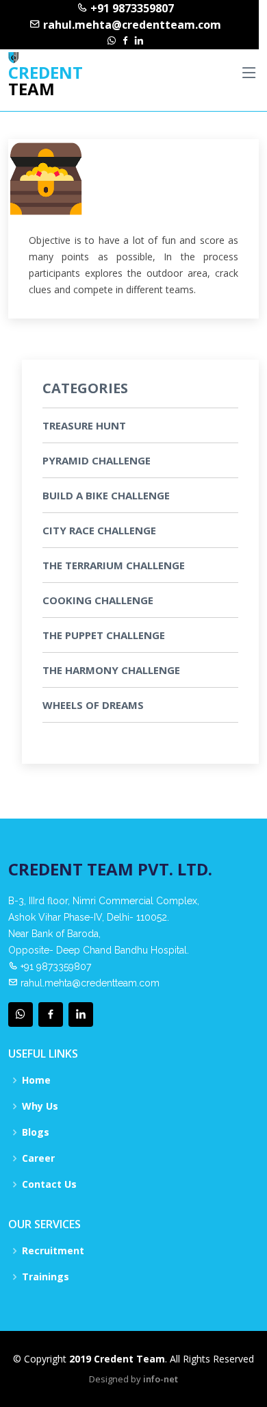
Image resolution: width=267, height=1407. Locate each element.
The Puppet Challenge (103, 635)
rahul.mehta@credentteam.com (130, 24)
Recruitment (53, 1251)
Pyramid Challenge (96, 460)
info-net (160, 1379)
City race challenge (99, 530)
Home (36, 1080)
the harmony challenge (111, 670)
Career (38, 1158)
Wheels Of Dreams (93, 705)
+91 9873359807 (131, 8)
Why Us (40, 1106)
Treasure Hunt (84, 425)
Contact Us (49, 1184)
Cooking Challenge (97, 600)
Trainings (45, 1277)
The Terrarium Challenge (113, 565)
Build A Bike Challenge (106, 495)
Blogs (35, 1132)
